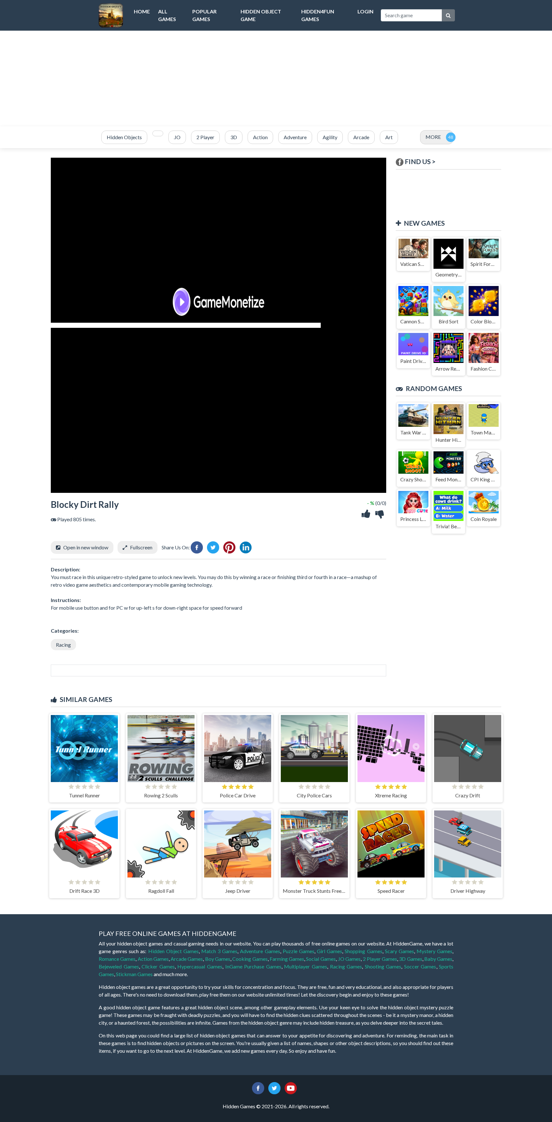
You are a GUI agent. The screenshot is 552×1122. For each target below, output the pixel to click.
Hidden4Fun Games (317, 15)
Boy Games (217, 959)
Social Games (320, 959)
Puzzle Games (298, 951)
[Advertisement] (276, 78)
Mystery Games (434, 951)
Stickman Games (134, 974)
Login (365, 11)
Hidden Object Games (173, 951)
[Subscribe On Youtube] (291, 1087)
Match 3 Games (219, 951)
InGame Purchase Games (253, 966)
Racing (63, 645)
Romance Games (117, 959)
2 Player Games (380, 959)
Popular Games (204, 15)
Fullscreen (141, 547)
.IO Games (349, 959)
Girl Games (329, 951)
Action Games (153, 959)
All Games (167, 15)
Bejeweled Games (119, 966)
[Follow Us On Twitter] (274, 1087)
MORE (433, 137)
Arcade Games (187, 959)
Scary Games (399, 951)
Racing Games (346, 966)
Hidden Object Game (261, 15)
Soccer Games (420, 966)
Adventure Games (260, 951)
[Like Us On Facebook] (258, 1087)
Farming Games (287, 959)
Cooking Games (249, 959)
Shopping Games (363, 951)
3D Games (410, 959)
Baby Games (438, 959)
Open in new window (85, 547)
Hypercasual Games (199, 966)
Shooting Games (383, 966)
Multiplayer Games (305, 966)
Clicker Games (158, 966)
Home (142, 11)
